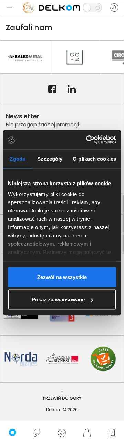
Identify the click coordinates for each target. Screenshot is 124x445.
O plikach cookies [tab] (94, 158)
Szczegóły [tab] (49, 158)
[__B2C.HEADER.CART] (86, 433)
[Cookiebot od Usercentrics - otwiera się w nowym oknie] (87, 139)
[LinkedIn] (71, 89)
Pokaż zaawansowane (58, 300)
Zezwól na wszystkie (62, 277)
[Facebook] (52, 89)
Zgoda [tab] (17, 158)
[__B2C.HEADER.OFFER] (111, 433)
